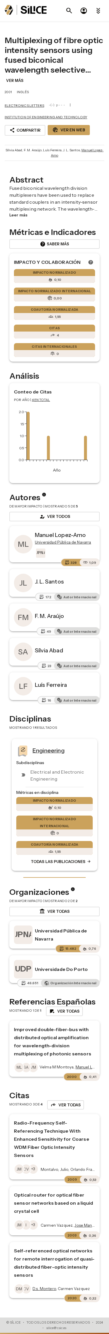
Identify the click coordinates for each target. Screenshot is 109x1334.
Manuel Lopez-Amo (60, 534)
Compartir (25, 130)
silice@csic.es (56, 1328)
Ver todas (54, 911)
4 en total (41, 400)
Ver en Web (68, 129)
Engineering (49, 750)
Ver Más (15, 80)
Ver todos (54, 516)
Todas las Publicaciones (61, 862)
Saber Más (54, 244)
